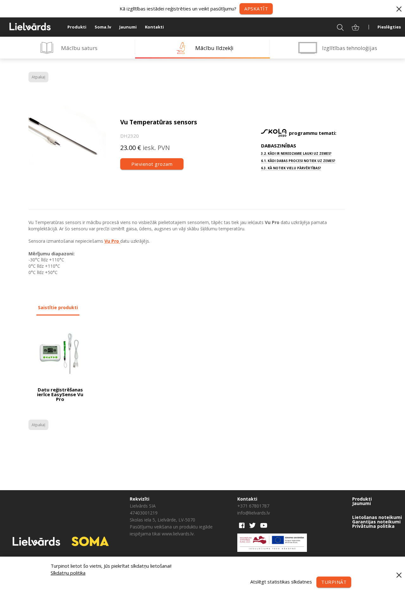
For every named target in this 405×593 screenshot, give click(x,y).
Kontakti (154, 27)
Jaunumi (128, 27)
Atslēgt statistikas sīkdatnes (281, 581)
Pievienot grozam (151, 164)
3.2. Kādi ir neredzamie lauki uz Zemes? (296, 153)
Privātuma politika (373, 526)
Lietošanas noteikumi (377, 517)
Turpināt (333, 582)
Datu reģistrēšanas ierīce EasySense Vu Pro (60, 394)
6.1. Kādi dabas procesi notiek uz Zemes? (298, 161)
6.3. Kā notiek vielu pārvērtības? (291, 168)
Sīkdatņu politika (68, 573)
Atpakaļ (38, 77)
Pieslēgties (389, 27)
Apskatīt (256, 8)
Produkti (76, 27)
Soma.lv (103, 27)
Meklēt (336, 27)
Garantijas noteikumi (376, 522)
